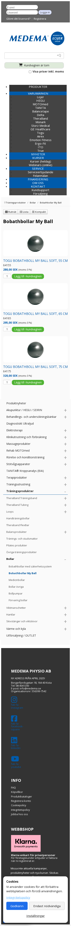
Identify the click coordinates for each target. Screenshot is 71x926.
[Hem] (37, 38)
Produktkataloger (21, 796)
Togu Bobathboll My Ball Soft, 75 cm (35, 367)
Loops (10, 511)
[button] (38, 93)
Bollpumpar (15, 593)
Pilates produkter (16, 545)
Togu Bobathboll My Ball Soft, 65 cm (35, 314)
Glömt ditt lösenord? (18, 18)
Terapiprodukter (16, 477)
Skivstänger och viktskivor (21, 621)
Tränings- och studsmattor (22, 538)
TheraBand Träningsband (21, 498)
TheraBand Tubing (17, 505)
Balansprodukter (16, 532)
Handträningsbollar (18, 518)
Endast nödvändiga (47, 906)
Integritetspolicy (20, 810)
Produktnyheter (16, 403)
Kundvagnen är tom (36, 65)
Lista (25, 212)
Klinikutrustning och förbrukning (26, 437)
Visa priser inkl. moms (48, 71)
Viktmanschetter (16, 608)
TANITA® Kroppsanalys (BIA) (25, 471)
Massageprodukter (18, 444)
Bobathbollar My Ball (22, 573)
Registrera (40, 18)
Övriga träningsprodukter (21, 552)
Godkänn (16, 906)
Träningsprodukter (20, 491)
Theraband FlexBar (17, 525)
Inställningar (35, 916)
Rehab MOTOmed (18, 450)
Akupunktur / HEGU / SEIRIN (24, 410)
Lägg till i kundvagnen (28, 276)
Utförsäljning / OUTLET (21, 635)
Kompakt (40, 212)
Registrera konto (21, 801)
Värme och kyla (16, 629)
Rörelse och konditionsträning (25, 457)
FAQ (13, 787)
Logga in (45, 12)
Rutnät (12, 212)
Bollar (10, 559)
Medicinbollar (17, 580)
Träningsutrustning (18, 484)
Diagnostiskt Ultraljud (20, 423)
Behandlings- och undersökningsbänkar (31, 417)
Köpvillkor (17, 792)
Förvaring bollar (18, 600)
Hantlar (10, 614)
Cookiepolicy (18, 805)
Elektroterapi (14, 430)
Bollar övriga (16, 586)
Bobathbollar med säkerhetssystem (30, 566)
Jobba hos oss (19, 814)
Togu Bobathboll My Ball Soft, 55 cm (35, 260)
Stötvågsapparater (18, 464)
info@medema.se (30, 688)
